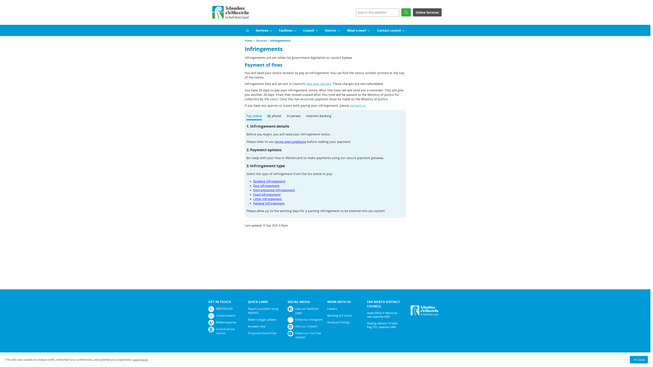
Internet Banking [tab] (318, 116)
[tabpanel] (325, 168)
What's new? (356, 30)
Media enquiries (226, 322)
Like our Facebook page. (307, 311)
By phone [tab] (274, 116)
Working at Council (339, 315)
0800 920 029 (224, 309)
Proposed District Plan (262, 333)
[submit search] (406, 12)
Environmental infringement (274, 190)
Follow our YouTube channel (308, 335)
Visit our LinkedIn (306, 326)
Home (249, 40)
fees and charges (318, 84)
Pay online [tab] (254, 116)
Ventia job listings (338, 322)
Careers (332, 309)
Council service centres (225, 331)
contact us (357, 105)
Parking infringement (269, 203)
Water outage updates (262, 319)
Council (308, 30)
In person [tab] (294, 116)
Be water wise (257, 326)
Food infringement (267, 195)
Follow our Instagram (309, 319)
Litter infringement (267, 199)
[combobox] (377, 12)
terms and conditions (290, 142)
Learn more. (140, 360)
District (330, 30)
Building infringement (269, 181)
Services (262, 30)
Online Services (427, 12)
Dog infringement (266, 186)
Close (641, 360)
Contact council (389, 30)
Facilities (285, 30)
